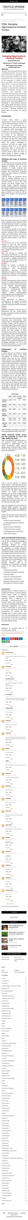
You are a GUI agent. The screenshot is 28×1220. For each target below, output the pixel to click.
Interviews (14, 1058)
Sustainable (14, 1118)
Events (14, 1023)
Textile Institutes (14, 1153)
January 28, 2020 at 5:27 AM (11, 750)
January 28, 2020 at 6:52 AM (11, 812)
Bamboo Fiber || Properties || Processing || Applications (17, 933)
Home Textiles (14, 1048)
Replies (8, 663)
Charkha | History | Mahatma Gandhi (16, 939)
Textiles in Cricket (14, 1190)
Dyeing (14, 1021)
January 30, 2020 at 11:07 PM (11, 891)
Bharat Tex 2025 (14, 988)
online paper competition (10, 19)
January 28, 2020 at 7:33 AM (11, 839)
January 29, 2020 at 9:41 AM (11, 879)
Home (3, 19)
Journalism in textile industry (14, 1061)
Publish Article (14, 1105)
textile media (14, 1155)
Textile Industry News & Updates (14, 1150)
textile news (14, 1160)
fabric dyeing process (14, 1028)
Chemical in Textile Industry (14, 996)
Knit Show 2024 (17, 957)
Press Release (14, 1100)
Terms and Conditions (19, 972)
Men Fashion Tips (14, 1075)
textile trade (14, 1185)
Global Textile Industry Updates (14, 1043)
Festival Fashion (14, 1036)
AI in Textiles (14, 983)
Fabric (14, 1026)
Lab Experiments (14, 1063)
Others (14, 1090)
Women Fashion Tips (14, 1200)
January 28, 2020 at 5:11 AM (11, 734)
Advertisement (14, 981)
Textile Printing (14, 1163)
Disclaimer (16, 970)
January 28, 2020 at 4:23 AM (11, 668)
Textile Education (14, 1135)
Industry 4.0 (14, 1053)
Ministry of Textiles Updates (14, 1078)
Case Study (14, 993)
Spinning (14, 1113)
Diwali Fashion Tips (14, 1016)
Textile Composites (14, 1130)
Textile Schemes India (14, 1173)
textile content (14, 1133)
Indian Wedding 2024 (14, 1051)
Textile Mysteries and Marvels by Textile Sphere (14, 1158)
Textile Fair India (5, 957)
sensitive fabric (14, 1110)
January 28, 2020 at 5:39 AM (11, 762)
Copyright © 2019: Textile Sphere (14, 1216)
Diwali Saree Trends (14, 1018)
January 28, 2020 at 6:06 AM (11, 800)
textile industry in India (14, 1148)
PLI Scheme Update (14, 1095)
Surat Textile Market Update (14, 1115)
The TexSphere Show (14, 1193)
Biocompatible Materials (14, 991)
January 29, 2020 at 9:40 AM (11, 866)
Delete (10, 660)
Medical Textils (14, 1073)
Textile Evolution (14, 1140)
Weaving (14, 1198)
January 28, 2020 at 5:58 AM (11, 775)
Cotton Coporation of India (14, 998)
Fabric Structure (14, 1031)
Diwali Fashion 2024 (14, 1013)
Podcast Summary (14, 1098)
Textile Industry (14, 1145)
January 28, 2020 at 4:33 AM (11, 680)
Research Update (14, 1108)
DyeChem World (5, 959)
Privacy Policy (5, 972)
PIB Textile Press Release (14, 1093)
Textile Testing (14, 1183)
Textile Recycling (14, 1168)
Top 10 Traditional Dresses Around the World (16, 926)
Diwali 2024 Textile (14, 1011)
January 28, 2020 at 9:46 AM (11, 853)
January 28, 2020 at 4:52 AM (11, 709)
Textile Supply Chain (14, 1180)
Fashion (14, 1033)
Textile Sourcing (14, 1178)
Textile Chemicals (14, 1125)
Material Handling (14, 1070)
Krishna (7, 837)
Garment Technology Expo (19, 960)
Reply (7, 660)
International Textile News (14, 1056)
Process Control (14, 1103)
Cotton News (14, 1001)
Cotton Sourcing (14, 1003)
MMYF (14, 1080)
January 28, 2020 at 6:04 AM (11, 787)
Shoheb (7, 748)
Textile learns (9, 652)
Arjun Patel (8, 825)
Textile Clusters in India (15, 945)
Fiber (14, 1038)
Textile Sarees (14, 1170)
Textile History (14, 1143)
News (14, 1083)
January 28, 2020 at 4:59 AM (11, 722)
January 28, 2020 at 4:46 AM (11, 695)
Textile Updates (14, 1188)
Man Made (14, 1068)
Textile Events (14, 1138)
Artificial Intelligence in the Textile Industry (14, 986)
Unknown (8, 666)
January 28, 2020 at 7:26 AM (11, 826)
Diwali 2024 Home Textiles (14, 1008)
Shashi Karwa (9, 890)
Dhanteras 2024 (14, 1006)
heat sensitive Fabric (14, 1046)
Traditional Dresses (14, 1195)
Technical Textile (14, 1120)
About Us (14, 978)
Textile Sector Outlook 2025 (14, 1175)
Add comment (9, 904)
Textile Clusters (14, 1128)
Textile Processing (14, 1165)
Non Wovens (14, 1085)
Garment (14, 1041)
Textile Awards (14, 1123)
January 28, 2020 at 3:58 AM (11, 654)
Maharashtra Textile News (14, 1066)
